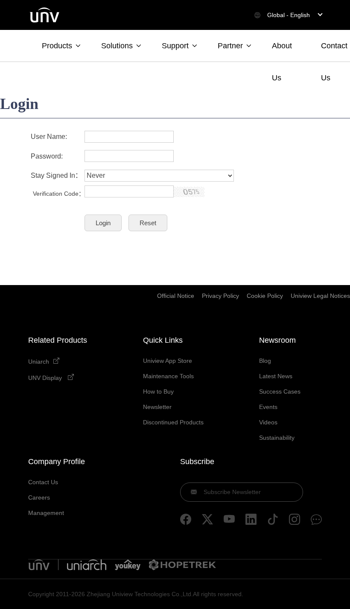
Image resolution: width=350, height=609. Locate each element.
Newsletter (157, 407)
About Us (282, 51)
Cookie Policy (265, 295)
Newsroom (277, 340)
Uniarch (38, 361)
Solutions (117, 45)
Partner (230, 45)
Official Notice (175, 295)
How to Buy (158, 391)
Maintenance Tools (168, 376)
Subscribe (197, 461)
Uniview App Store (167, 361)
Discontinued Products (173, 422)
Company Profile (56, 461)
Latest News (275, 376)
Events (268, 407)
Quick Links (163, 340)
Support (175, 45)
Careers (39, 497)
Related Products (57, 340)
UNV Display (46, 377)
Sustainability (277, 438)
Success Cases (279, 391)
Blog (265, 361)
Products (57, 45)
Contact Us (334, 51)
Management (46, 513)
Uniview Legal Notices (320, 295)
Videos (268, 422)
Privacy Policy (220, 295)
